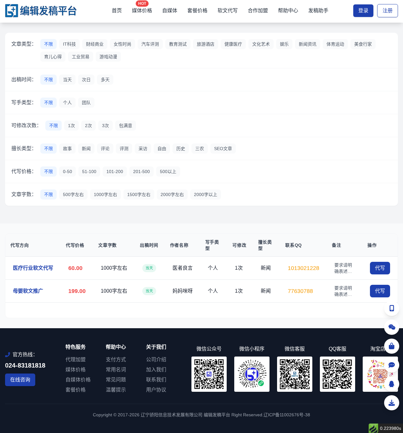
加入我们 (156, 369)
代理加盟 (75, 359)
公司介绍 (156, 359)
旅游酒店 (205, 44)
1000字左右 (105, 194)
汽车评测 (150, 44)
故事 (67, 148)
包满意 (125, 125)
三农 (199, 148)
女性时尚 (122, 44)
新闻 (86, 148)
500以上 (168, 171)
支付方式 (116, 359)
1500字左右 (138, 194)
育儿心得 (53, 56)
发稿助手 (318, 10)
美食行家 (363, 44)
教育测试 (178, 44)
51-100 (89, 171)
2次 (88, 125)
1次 (71, 125)
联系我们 (156, 379)
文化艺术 (261, 44)
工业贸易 (80, 56)
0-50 (67, 171)
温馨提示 (116, 389)
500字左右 (73, 194)
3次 (105, 125)
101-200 (114, 171)
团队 (86, 102)
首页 (117, 10)
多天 (105, 79)
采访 (143, 148)
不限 (48, 44)
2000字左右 (172, 194)
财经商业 (95, 44)
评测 (124, 148)
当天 (67, 79)
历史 (180, 148)
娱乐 (284, 44)
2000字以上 (205, 194)
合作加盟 (258, 10)
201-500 (141, 171)
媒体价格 (142, 10)
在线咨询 (20, 379)
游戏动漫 (108, 56)
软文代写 (228, 10)
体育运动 (335, 44)
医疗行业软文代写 (33, 268)
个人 (67, 102)
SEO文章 (223, 148)
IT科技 (69, 44)
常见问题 (116, 379)
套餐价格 (197, 10)
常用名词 (116, 369)
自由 (161, 148)
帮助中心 (288, 10)
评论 (105, 148)
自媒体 (169, 10)
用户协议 (156, 389)
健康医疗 (233, 44)
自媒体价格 (78, 379)
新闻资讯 (307, 44)
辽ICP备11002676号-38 (287, 414)
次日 (86, 79)
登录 (363, 10)
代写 (380, 268)
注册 (388, 10)
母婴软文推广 (28, 291)
